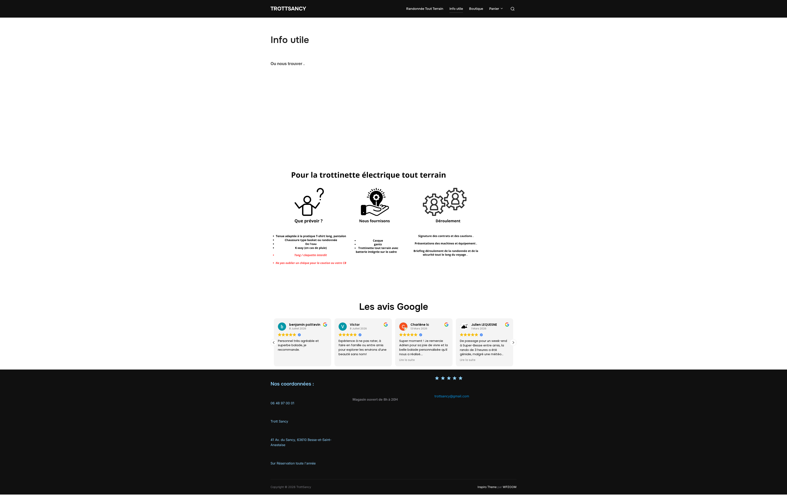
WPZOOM (509, 487)
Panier (494, 9)
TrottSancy (288, 8)
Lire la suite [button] (407, 360)
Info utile (456, 9)
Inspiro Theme (487, 487)
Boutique (476, 9)
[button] (513, 342)
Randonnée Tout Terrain (424, 9)
